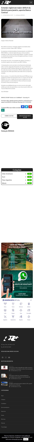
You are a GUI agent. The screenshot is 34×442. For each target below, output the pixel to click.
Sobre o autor (9, 115)
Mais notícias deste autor (25, 116)
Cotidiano (3, 403)
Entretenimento (5, 407)
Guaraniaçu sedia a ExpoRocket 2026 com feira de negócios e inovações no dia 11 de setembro (21, 368)
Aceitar (26, 439)
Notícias (3, 419)
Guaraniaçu (11, 366)
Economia (11, 382)
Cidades (3, 399)
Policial (3, 423)
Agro (2, 395)
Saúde (10, 374)
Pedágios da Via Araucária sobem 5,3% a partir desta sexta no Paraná (20, 384)
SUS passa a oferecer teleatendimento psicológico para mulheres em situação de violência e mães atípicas (19, 377)
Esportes (3, 411)
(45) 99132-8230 (6, 347)
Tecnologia (4, 427)
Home (2, 415)
